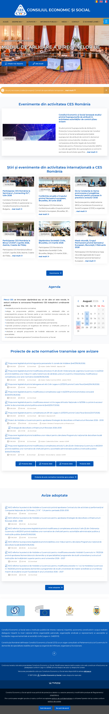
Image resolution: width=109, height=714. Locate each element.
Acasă (5, 22)
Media (64, 22)
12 (87, 318)
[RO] (96, 1)
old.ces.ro (87, 671)
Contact (75, 22)
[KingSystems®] (54, 683)
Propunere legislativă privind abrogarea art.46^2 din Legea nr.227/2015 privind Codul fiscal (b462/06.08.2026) (53, 384)
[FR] (105, 1)
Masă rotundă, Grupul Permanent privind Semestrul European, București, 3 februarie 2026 (90, 243)
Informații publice (48, 22)
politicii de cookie (54, 701)
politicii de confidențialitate (62, 698)
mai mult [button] (69, 90)
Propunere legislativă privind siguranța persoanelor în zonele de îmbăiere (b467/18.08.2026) (46, 363)
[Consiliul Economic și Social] (21, 10)
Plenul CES (8, 300)
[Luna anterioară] (78, 301)
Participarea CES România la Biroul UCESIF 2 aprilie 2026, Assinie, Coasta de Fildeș (16, 242)
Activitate (31, 22)
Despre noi (17, 22)
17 (78, 323)
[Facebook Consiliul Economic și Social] (54, 653)
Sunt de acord (45, 708)
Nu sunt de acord (62, 708)
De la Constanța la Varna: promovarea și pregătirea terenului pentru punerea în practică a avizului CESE (88, 194)
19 (87, 323)
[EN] (101, 1)
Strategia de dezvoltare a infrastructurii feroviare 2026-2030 (36, 428)
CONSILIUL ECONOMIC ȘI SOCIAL (58, 10)
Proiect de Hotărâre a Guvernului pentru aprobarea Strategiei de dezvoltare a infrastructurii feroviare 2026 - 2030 (56, 420)
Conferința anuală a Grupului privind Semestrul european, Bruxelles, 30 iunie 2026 (53, 198)
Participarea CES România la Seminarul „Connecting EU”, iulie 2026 (16, 193)
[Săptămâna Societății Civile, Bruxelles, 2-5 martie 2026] (54, 231)
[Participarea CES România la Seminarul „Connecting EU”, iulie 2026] (18, 182)
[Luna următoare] (103, 301)
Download (32, 366)
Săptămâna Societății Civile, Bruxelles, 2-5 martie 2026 (52, 241)
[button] (106, 21)
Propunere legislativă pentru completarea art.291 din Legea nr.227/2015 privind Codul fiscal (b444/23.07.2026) (54, 413)
